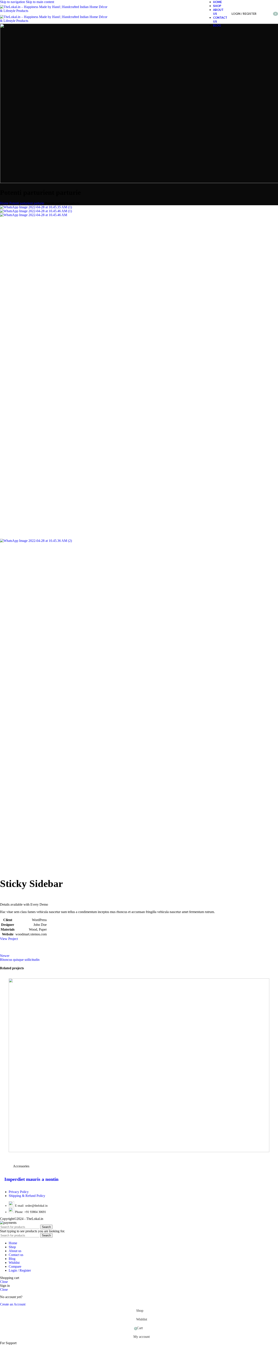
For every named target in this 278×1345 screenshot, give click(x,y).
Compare (15, 1266)
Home (4, 203)
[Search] (261, 13)
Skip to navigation (13, 2)
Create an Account (12, 1304)
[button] (8, 1343)
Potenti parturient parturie (26, 203)
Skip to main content (40, 2)
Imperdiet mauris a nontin (31, 1179)
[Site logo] (54, 11)
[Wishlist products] (267, 13)
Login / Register (20, 1270)
